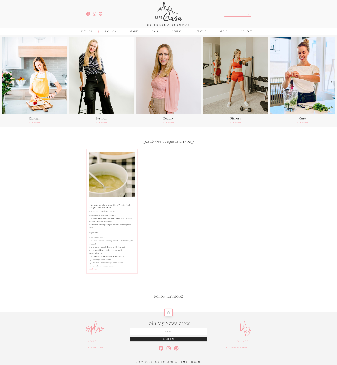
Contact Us (95, 347)
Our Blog (243, 341)
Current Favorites (237, 347)
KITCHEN (86, 31)
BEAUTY (134, 31)
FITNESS (177, 31)
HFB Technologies (189, 362)
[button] (6, 82)
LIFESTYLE (200, 31)
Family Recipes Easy (108, 211)
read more (93, 269)
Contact (247, 31)
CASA (155, 31)
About (223, 31)
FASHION (111, 31)
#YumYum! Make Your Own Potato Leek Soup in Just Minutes (110, 206)
